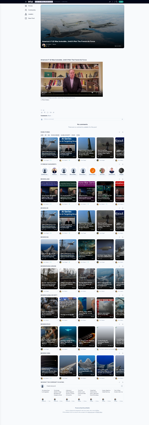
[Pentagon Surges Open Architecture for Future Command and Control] (123, 191)
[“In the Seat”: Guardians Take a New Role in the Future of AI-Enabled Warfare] (49, 336)
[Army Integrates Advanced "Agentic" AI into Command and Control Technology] (105, 191)
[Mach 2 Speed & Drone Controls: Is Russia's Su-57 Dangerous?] (105, 278)
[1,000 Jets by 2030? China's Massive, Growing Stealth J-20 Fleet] (86, 365)
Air (43, 110)
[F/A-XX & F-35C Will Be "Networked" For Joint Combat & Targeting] (49, 249)
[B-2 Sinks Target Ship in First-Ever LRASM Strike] (105, 249)
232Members (57, 1)
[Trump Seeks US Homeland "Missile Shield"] (105, 336)
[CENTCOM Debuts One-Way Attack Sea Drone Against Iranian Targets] (49, 147)
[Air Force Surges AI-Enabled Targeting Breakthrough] (67, 147)
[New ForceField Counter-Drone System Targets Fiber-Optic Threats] (105, 147)
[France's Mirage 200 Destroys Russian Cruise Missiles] (123, 278)
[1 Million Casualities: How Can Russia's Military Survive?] (67, 278)
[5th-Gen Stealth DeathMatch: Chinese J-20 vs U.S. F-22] (123, 365)
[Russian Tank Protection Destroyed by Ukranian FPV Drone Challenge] (49, 278)
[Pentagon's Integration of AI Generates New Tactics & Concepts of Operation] (86, 249)
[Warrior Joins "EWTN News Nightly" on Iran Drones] (86, 307)
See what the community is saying (52, 382)
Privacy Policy (99, 412)
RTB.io (97, 410)
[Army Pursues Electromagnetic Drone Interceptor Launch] (86, 191)
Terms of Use (91, 412)
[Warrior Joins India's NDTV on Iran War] (105, 307)
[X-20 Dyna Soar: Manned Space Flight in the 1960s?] (86, 336)
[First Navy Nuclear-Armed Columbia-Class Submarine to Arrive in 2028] (123, 249)
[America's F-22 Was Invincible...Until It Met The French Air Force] (82, 26)
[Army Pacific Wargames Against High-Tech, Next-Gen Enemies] (49, 191)
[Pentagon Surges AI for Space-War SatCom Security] (67, 336)
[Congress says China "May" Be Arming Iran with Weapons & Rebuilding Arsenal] (67, 365)
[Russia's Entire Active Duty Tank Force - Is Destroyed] (86, 278)
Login (121, 1)
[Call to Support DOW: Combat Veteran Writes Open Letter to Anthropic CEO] (123, 307)
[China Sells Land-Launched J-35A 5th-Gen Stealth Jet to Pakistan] (105, 365)
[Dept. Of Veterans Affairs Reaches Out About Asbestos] (49, 307)
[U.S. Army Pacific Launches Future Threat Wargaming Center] (67, 191)
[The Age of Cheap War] (67, 307)
